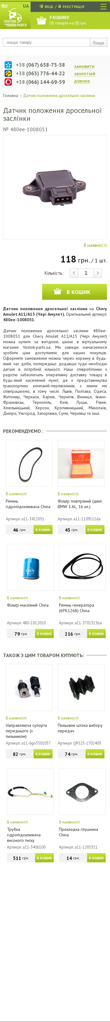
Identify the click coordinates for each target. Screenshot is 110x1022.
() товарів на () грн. (68, 20)
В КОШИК (42, 530)
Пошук (98, 43)
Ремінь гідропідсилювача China (28, 503)
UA (26, 6)
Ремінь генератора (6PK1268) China (76, 607)
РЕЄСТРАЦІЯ (73, 6)
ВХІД (49, 6)
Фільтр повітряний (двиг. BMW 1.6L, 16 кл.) (80, 503)
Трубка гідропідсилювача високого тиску (24, 835)
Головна (10, 95)
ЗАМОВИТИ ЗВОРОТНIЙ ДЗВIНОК (84, 74)
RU (4, 6)
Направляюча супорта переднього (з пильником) (26, 731)
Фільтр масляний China (28, 605)
